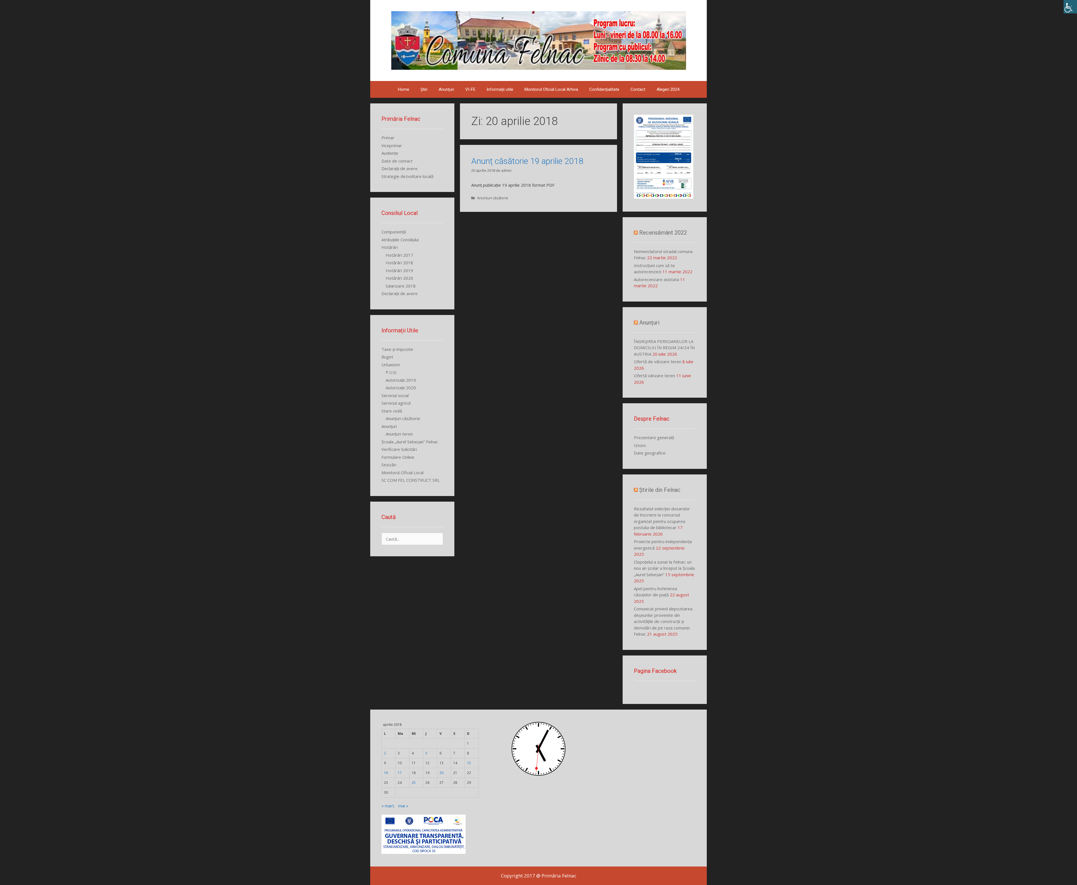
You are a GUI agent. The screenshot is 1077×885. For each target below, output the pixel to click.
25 (414, 782)
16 (386, 772)
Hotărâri (389, 247)
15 (469, 763)
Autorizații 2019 (401, 380)
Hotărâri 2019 (399, 270)
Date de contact (397, 161)
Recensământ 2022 (663, 232)
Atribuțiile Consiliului (400, 239)
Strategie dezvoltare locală (407, 176)
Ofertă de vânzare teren (657, 361)
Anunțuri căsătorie (492, 197)
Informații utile (500, 89)
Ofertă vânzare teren (654, 375)
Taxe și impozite (397, 349)
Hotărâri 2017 (399, 255)
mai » (403, 805)
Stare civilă (391, 411)
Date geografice (650, 453)
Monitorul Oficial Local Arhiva (551, 89)
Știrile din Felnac (659, 489)
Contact (637, 89)
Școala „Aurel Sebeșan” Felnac (409, 441)
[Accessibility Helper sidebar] (1070, 6)
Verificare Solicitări (399, 449)
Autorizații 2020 (401, 387)
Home (403, 89)
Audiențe (389, 153)
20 (441, 772)
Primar (387, 137)
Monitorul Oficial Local (402, 472)
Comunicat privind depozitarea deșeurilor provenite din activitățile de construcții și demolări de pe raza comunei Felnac (663, 621)
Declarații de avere (399, 168)
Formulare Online (397, 457)
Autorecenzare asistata (656, 279)
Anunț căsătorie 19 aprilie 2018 (527, 161)
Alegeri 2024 (668, 89)
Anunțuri (446, 89)
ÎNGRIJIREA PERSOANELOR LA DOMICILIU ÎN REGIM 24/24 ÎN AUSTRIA (664, 348)
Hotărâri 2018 (399, 262)
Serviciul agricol (396, 403)
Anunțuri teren (399, 434)
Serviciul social (395, 395)
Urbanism (390, 364)
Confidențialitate (604, 89)
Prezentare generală (654, 437)
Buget (387, 357)
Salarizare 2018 (401, 286)
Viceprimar (391, 145)
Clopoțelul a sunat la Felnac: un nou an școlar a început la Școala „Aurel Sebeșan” (664, 568)
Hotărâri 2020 (399, 278)
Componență (393, 232)
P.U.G (391, 372)
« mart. (388, 805)
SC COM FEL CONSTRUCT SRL (410, 480)
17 (400, 772)
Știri (423, 89)
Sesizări (388, 464)
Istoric (640, 445)
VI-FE (470, 89)
